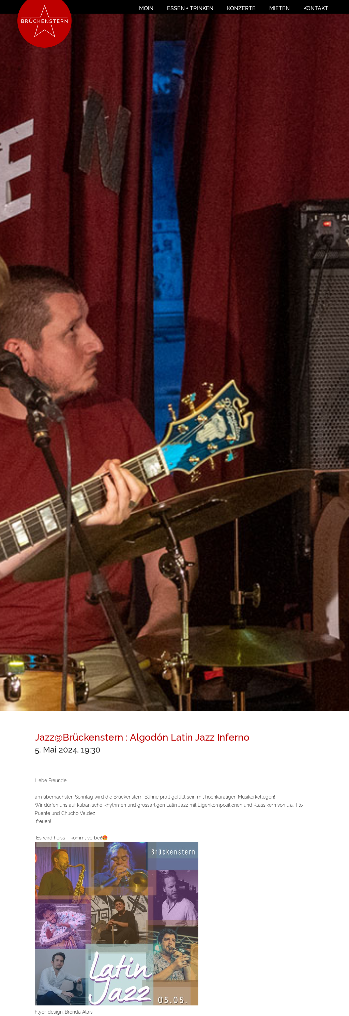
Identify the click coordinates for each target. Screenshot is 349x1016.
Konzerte (241, 8)
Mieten (279, 8)
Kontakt (315, 8)
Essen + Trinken (190, 8)
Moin (146, 8)
